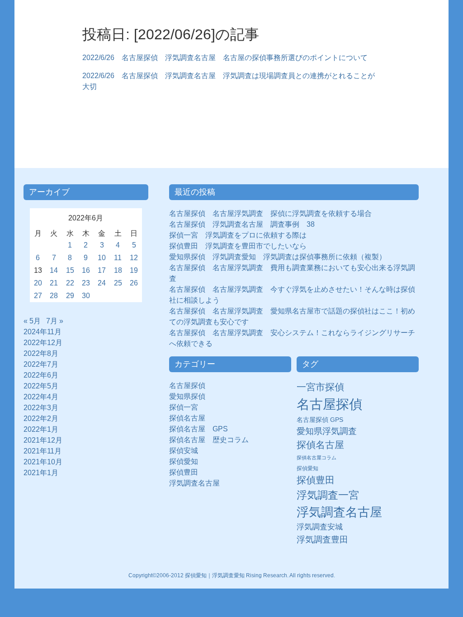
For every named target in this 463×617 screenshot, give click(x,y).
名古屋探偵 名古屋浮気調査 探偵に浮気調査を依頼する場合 (270, 213)
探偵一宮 (187, 407)
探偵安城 (183, 450)
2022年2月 (41, 418)
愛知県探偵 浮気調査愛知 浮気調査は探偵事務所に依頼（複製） (277, 257)
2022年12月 (43, 342)
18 (118, 270)
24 (102, 283)
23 (86, 283)
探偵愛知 (187, 461)
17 (102, 270)
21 (54, 283)
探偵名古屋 (187, 418)
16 (86, 270)
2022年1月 (41, 429)
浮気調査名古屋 (194, 483)
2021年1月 (41, 473)
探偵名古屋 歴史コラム (212, 440)
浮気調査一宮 (328, 495)
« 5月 (32, 321)
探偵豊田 (187, 472)
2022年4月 (41, 397)
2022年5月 (41, 386)
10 (102, 258)
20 (38, 283)
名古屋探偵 (187, 385)
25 (118, 283)
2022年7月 (41, 364)
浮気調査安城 (320, 526)
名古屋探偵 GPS (320, 419)
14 (54, 270)
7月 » (54, 321)
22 (70, 283)
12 (134, 258)
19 (134, 270)
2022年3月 (41, 407)
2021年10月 (43, 462)
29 (70, 295)
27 (38, 295)
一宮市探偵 (320, 387)
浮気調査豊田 (322, 539)
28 (54, 295)
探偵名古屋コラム (316, 457)
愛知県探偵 (187, 396)
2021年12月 (43, 440)
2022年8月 (41, 353)
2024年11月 (42, 332)
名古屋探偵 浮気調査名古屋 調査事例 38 (242, 224)
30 (86, 295)
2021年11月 (42, 451)
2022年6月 (41, 375)
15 (70, 270)
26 (134, 283)
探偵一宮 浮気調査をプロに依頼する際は (238, 235)
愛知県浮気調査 (327, 431)
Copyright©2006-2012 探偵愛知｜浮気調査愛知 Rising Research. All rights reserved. (231, 575)
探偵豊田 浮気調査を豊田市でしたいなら (238, 246)
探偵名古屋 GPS (198, 429)
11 (118, 258)
